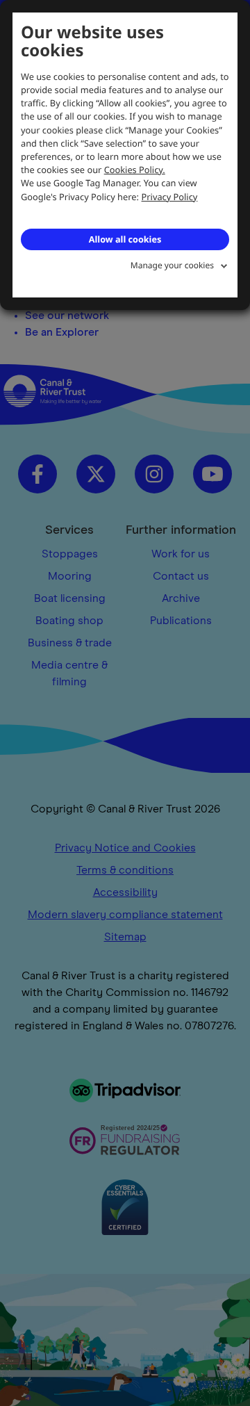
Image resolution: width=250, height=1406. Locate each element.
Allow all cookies (125, 239)
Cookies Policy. (134, 169)
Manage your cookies (172, 265)
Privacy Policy (170, 196)
